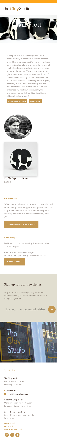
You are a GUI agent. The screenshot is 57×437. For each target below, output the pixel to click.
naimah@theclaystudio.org (16, 255)
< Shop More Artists (17, 101)
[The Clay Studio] (15, 9)
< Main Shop (35, 101)
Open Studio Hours (12, 429)
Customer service (15, 262)
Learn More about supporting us (21, 224)
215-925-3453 (13, 390)
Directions (9, 423)
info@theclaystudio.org (17, 393)
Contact (8, 426)
